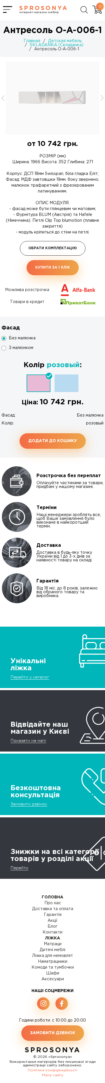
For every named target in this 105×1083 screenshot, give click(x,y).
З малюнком (21, 348)
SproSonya (52, 1050)
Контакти (52, 932)
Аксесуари (52, 979)
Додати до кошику (52, 441)
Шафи (52, 973)
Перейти (19, 867)
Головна (52, 897)
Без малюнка (22, 338)
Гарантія (53, 915)
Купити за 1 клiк (52, 267)
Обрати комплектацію (52, 248)
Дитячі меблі (52, 950)
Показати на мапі (28, 740)
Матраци (53, 944)
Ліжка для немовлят (52, 955)
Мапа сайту (52, 1075)
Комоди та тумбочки (53, 967)
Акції (52, 920)
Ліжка (52, 938)
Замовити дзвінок (28, 804)
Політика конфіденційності (52, 1070)
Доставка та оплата (52, 909)
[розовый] (38, 383)
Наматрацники (52, 961)
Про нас (52, 903)
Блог (52, 926)
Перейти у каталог (29, 677)
